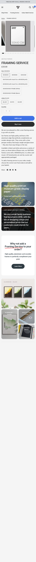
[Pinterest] (13, 170)
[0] (33, 7)
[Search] (30, 7)
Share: (3, 170)
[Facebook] (7, 170)
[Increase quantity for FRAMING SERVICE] (9, 111)
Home (3, 18)
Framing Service (14, 12)
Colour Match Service (27, 12)
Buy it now (18, 124)
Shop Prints (4, 12)
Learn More (18, 266)
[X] (10, 170)
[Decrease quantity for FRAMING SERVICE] (3, 111)
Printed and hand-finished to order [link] (15, 196)
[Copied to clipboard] (15, 170)
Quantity (3, 107)
